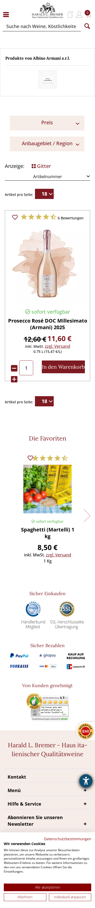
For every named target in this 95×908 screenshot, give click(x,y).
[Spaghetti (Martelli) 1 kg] (47, 490)
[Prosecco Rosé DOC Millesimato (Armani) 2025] (47, 263)
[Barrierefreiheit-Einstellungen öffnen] (85, 780)
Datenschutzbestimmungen (67, 838)
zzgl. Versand (57, 346)
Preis (47, 122)
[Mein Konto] (79, 14)
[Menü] (7, 14)
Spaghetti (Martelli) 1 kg (47, 533)
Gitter (43, 166)
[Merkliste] (70, 14)
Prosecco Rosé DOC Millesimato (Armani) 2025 (47, 324)
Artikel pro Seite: (19, 194)
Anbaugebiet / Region (47, 143)
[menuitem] (7, 14)
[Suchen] (87, 26)
